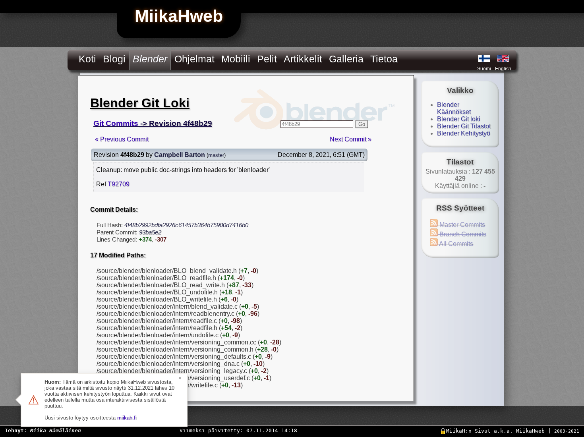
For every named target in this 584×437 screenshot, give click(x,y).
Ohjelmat (194, 58)
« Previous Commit (122, 139)
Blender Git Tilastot (464, 126)
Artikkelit (303, 58)
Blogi (114, 58)
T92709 (119, 184)
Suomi (484, 69)
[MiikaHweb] (503, 58)
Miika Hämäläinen (55, 430)
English (503, 69)
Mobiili (235, 58)
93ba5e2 (150, 232)
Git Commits (115, 123)
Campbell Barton (179, 154)
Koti (87, 58)
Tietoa (384, 58)
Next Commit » (350, 139)
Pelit (267, 58)
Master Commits (461, 224)
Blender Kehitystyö (463, 133)
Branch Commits (462, 234)
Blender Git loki (458, 119)
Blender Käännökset (454, 108)
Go (361, 124)
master (216, 155)
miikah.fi (127, 418)
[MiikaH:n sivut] (484, 58)
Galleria (346, 58)
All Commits (455, 243)
